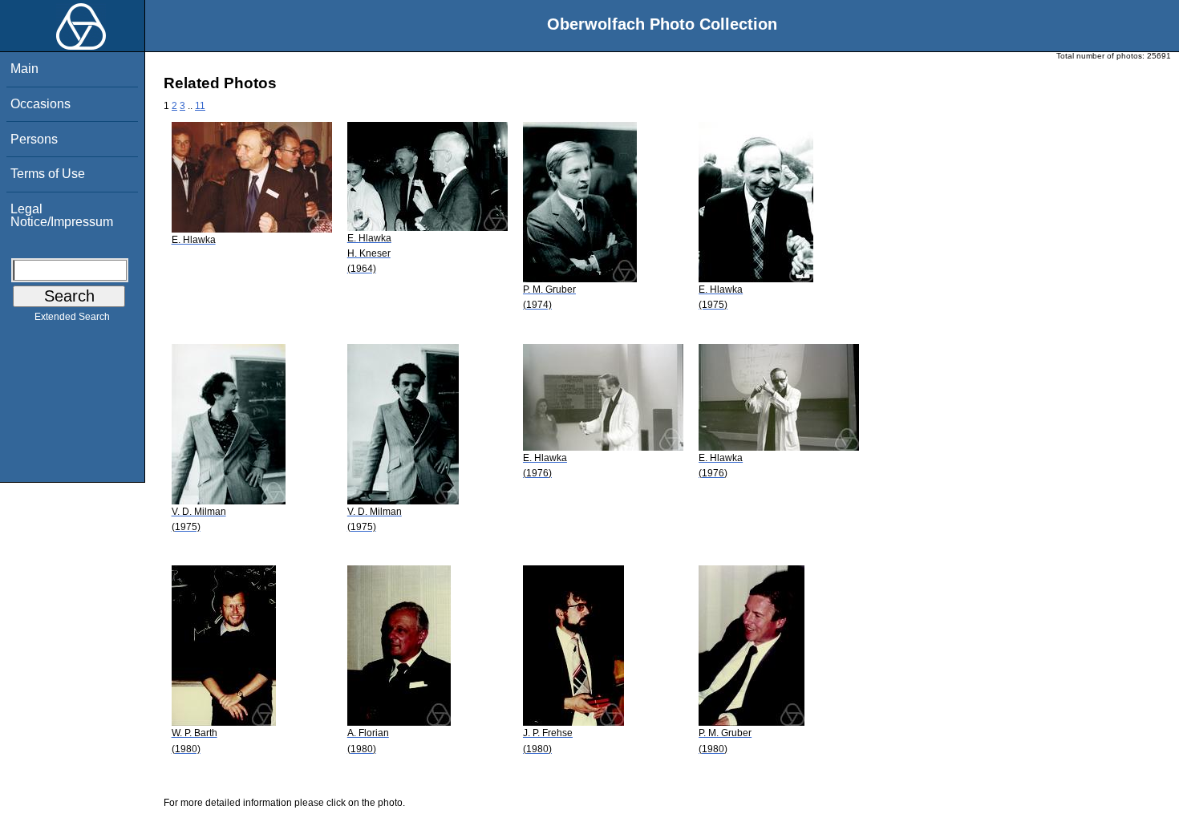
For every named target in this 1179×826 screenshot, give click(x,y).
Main (24, 68)
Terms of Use (47, 173)
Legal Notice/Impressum (61, 215)
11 (200, 105)
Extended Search (72, 317)
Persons (34, 139)
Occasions (40, 104)
